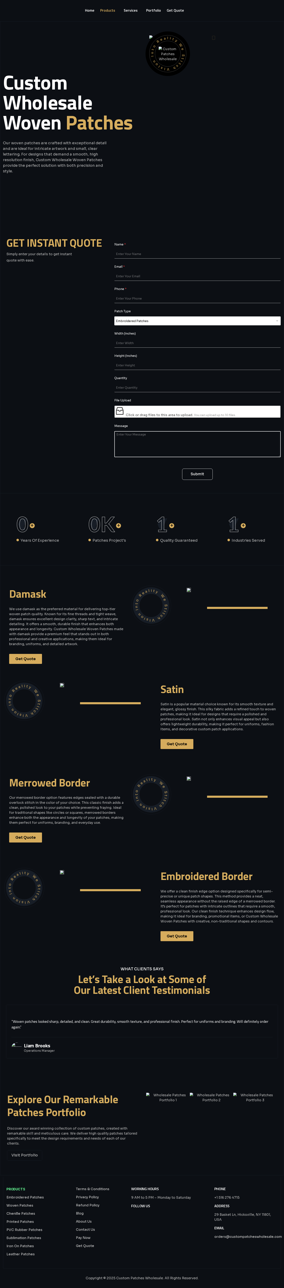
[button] (150, 1097)
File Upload (122, 400)
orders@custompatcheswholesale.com (248, 1236)
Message (121, 426)
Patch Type (122, 311)
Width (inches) (125, 333)
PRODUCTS (15, 1189)
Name (120, 244)
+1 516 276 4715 (227, 1197)
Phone (120, 289)
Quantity (120, 378)
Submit (197, 474)
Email (119, 267)
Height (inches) (125, 356)
